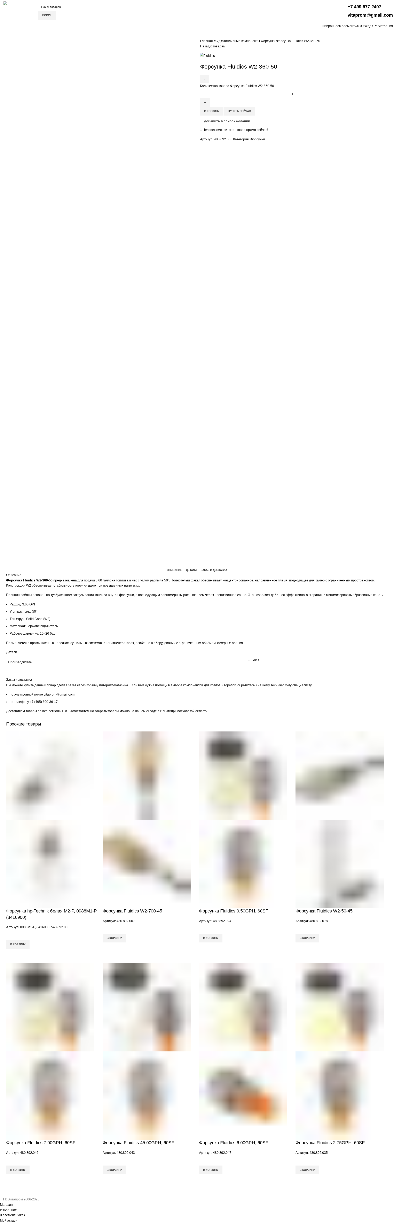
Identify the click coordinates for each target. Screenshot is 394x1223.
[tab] (174, 570)
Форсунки (268, 41)
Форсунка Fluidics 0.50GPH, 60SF (233, 911)
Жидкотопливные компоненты (237, 41)
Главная (207, 41)
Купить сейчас (239, 111)
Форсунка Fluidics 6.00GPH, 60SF (233, 1142)
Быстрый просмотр (11, 954)
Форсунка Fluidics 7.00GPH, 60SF (40, 1142)
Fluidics (253, 660)
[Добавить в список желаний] (11, 935)
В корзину (211, 111)
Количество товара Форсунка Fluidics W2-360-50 (237, 86)
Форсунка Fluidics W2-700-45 (132, 911)
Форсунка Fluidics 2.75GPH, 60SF (330, 1142)
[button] (18, 944)
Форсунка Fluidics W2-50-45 (324, 911)
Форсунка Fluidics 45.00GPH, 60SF (138, 1142)
